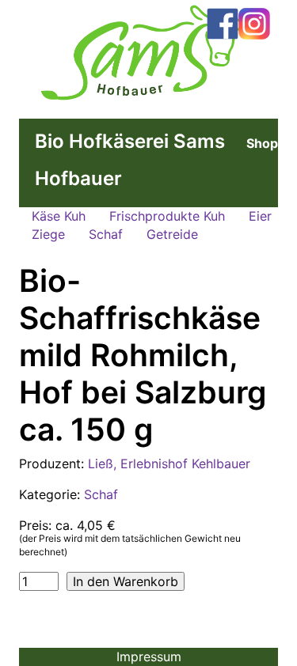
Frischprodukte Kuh (167, 216)
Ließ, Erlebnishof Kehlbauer (169, 463)
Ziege (48, 234)
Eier (260, 216)
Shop (262, 143)
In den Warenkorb (125, 581)
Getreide (172, 234)
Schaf (106, 234)
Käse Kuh (59, 216)
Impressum (148, 656)
